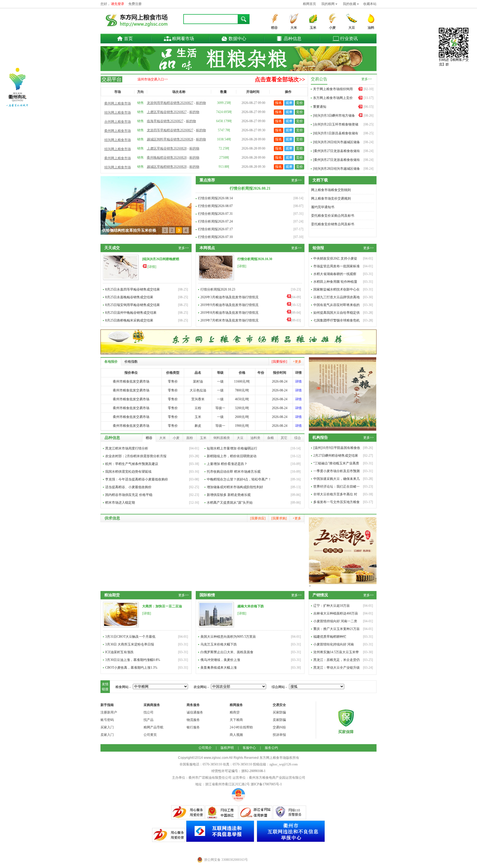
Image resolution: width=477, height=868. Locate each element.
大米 (293, 28)
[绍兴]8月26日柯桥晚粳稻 (160, 259)
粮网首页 (309, 4)
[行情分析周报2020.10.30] (216, 279)
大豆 (351, 28)
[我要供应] (258, 518)
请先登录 (117, 4)
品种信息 (292, 38)
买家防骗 (279, 712)
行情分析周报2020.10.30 (254, 259)
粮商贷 (235, 712)
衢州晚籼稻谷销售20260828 (167, 158)
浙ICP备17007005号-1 (266, 784)
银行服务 (193, 727)
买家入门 (107, 727)
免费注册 (135, 4)
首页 (128, 38)
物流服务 (193, 720)
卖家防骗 (279, 720)
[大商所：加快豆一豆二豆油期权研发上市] (121, 626)
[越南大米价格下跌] (216, 626)
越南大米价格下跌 (250, 606)
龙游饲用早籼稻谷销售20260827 (170, 103)
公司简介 (205, 748)
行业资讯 (349, 38)
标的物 (201, 103)
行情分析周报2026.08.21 (250, 188)
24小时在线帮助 (241, 727)
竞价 (299, 103)
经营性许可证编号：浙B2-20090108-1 (238, 771)
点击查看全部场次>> (280, 79)
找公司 (148, 712)
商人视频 (236, 735)
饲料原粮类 (221, 438)
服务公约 (271, 748)
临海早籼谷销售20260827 (165, 121)
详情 (298, 381)
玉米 (313, 28)
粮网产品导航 (153, 727)
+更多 (297, 362)
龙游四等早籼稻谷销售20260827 (170, 130)
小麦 (332, 28)
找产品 (148, 720)
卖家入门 (107, 735)
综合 (297, 438)
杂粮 (270, 438)
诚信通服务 (195, 712)
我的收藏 (349, 4)
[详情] (151, 267)
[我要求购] (279, 518)
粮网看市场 (183, 38)
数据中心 (237, 38)
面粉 (189, 438)
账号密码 (107, 720)
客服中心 (249, 748)
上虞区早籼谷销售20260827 (167, 112)
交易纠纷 (279, 727)
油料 (371, 28)
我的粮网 (328, 4)
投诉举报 (279, 735)
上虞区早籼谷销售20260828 (167, 148)
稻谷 (274, 28)
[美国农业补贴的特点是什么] (146, 205)
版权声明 (227, 748)
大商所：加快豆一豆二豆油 (162, 606)
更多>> (366, 79)
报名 (278, 103)
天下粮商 (236, 720)
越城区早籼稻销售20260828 (167, 167)
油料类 (255, 438)
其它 (284, 438)
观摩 (289, 103)
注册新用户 (108, 712)
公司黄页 (150, 735)
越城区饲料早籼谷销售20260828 (170, 139)
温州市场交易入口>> (152, 79)
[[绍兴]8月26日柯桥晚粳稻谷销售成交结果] (121, 279)
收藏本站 (370, 4)
